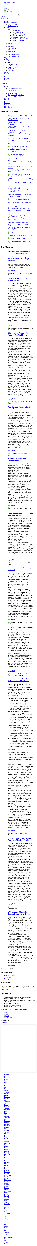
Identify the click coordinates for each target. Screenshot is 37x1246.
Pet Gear (10, 50)
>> (7, 968)
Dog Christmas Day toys (18, 34)
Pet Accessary (12, 51)
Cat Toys (10, 42)
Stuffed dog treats (13, 93)
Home (6, 21)
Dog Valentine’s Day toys (18, 32)
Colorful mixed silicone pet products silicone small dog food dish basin (19, 259)
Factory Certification (14, 67)
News (6, 72)
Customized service (13, 54)
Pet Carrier (11, 46)
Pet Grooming (12, 48)
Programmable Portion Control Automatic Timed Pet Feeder (19, 680)
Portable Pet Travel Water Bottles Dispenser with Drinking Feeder (20, 758)
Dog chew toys (15, 30)
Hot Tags (7, 979)
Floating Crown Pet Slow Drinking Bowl (17, 459)
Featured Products (9, 975)
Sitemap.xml (7, 977)
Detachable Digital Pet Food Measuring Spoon (18, 279)
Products (6, 27)
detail (13, 270)
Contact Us (7, 73)
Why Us (6, 58)
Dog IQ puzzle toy (13, 90)
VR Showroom (12, 65)
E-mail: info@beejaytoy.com (12, 1005)
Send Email (4, 1022)
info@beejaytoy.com (10, 4)
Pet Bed (10, 43)
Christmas (11, 61)
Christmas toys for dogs (14, 91)
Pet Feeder (11, 45)
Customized (7, 53)
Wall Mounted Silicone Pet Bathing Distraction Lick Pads (19, 913)
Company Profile (13, 64)
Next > (4, 968)
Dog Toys (11, 29)
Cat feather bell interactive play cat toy (19, 196)
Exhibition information (10, 22)
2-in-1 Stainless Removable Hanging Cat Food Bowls (18, 334)
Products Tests (12, 69)
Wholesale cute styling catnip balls (17, 155)
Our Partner (11, 70)
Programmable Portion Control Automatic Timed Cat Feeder (19, 839)
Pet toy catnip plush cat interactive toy (18, 176)
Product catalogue (13, 26)
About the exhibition (14, 24)
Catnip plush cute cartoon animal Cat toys (20, 235)
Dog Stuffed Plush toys (18, 37)
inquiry (10, 270)
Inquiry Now (4, 989)
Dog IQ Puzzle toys (17, 35)
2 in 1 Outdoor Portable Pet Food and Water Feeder (20, 514)
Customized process (13, 56)
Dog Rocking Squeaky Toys (19, 38)
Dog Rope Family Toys (18, 40)
